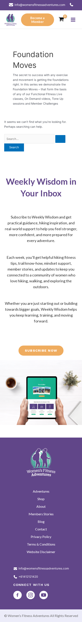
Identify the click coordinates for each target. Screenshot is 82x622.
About (41, 506)
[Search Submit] (60, 139)
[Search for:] (34, 139)
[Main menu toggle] (73, 19)
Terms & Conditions (41, 544)
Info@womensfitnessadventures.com (44, 568)
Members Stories (41, 514)
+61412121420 (28, 576)
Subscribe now (41, 350)
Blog (41, 521)
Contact (41, 529)
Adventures (41, 491)
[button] (37, 19)
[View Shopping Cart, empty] (61, 20)
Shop (41, 499)
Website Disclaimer (41, 552)
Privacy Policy (41, 537)
